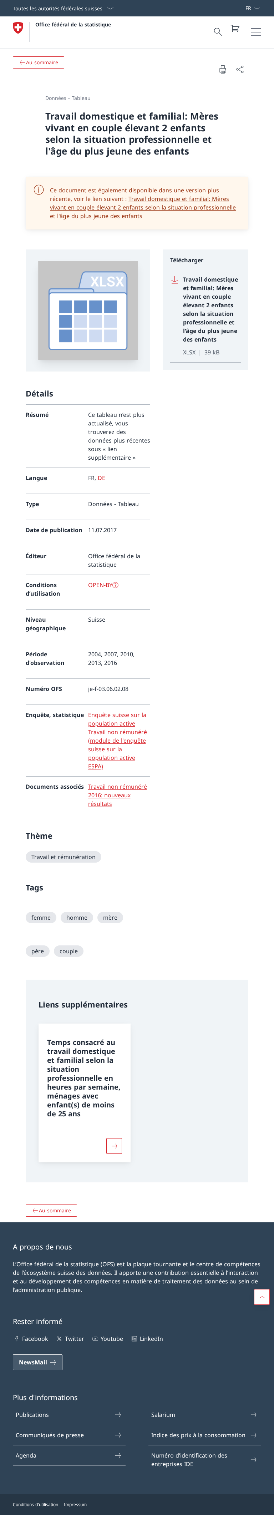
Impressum (75, 1504)
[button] (262, 1297)
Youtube (112, 1339)
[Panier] (234, 28)
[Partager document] (239, 69)
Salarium (163, 1415)
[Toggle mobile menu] (256, 32)
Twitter (74, 1339)
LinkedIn (151, 1339)
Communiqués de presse (50, 1435)
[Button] (114, 1146)
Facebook (35, 1339)
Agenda (26, 1455)
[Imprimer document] (222, 69)
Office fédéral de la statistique (73, 24)
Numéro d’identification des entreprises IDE (189, 1459)
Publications (32, 1415)
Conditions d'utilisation (35, 1504)
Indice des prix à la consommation (198, 1435)
